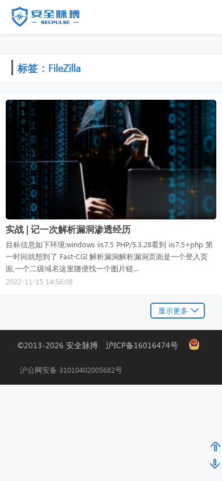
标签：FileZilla (49, 67)
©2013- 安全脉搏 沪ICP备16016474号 (101, 345)
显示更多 (173, 310)
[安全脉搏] (54, 19)
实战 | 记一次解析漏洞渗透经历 (68, 229)
